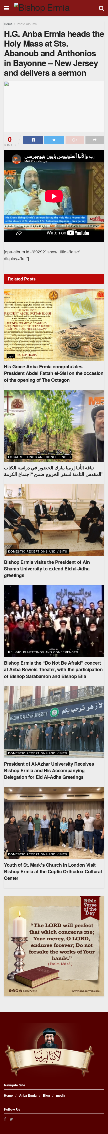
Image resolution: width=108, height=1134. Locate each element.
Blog (46, 1095)
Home (8, 24)
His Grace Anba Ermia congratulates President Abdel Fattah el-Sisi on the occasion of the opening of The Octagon (53, 373)
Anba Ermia (28, 1095)
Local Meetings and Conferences (39, 457)
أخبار (11, 356)
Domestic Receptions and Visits (37, 551)
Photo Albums (27, 24)
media (60, 1095)
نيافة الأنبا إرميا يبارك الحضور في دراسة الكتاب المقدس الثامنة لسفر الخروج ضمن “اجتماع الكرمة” (54, 471)
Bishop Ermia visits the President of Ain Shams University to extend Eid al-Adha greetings (47, 569)
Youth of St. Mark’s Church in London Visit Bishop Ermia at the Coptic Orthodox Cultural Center (53, 871)
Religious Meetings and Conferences (43, 652)
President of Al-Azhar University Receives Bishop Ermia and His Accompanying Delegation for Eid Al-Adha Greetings (49, 770)
